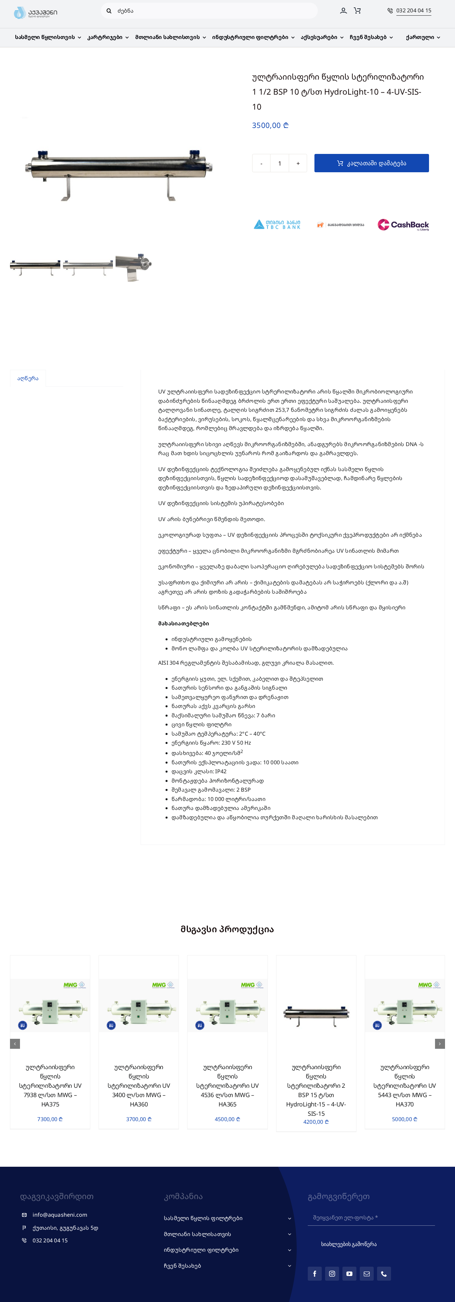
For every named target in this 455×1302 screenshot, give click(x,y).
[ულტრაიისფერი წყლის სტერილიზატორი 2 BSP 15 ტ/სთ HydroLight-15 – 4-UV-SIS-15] (316, 959)
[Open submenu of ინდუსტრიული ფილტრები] (288, 1250)
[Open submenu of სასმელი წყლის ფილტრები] (288, 1218)
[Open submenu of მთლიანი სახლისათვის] (288, 1234)
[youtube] (349, 1274)
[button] (15, 1044)
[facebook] (315, 1274)
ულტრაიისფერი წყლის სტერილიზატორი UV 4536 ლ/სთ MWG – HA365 (227, 1085)
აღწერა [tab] (28, 378)
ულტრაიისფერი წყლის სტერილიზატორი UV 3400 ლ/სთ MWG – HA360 (139, 1085)
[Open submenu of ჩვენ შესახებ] (288, 1266)
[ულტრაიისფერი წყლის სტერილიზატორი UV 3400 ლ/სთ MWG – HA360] (139, 959)
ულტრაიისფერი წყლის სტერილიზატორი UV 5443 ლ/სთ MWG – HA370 (404, 1085)
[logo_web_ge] (35, 7)
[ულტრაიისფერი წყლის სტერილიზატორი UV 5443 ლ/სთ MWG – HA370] (405, 959)
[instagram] (332, 1274)
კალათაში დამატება (376, 163)
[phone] (384, 1274)
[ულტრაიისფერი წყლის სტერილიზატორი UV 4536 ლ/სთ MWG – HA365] (227, 959)
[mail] (367, 1274)
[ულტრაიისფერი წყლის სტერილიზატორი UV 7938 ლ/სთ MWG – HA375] (50, 959)
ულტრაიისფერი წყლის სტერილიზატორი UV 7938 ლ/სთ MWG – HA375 (50, 1085)
